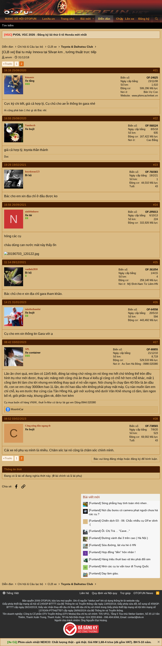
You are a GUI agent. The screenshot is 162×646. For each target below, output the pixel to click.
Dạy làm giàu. (104, 573)
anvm (8, 57)
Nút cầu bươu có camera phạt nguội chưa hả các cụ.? (123, 512)
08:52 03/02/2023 (15, 418)
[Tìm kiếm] (156, 18)
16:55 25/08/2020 (15, 118)
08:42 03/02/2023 (15, 342)
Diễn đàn (104, 18)
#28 (155, 418)
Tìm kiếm (8, 25)
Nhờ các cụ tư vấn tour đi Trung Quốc (119, 566)
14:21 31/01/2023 (15, 302)
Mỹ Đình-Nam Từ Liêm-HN (142, 283)
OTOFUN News (143, 593)
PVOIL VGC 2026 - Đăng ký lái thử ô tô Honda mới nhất (50, 34)
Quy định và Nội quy (104, 593)
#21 (155, 70)
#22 (155, 118)
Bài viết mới (91, 497)
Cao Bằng (152, 140)
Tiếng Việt (12, 593)
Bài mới (85, 18)
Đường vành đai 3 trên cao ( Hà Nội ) (118, 538)
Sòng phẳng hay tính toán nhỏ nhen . (118, 503)
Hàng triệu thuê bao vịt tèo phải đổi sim (120, 559)
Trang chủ (67, 18)
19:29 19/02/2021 (15, 164)
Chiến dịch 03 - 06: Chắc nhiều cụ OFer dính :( (123, 522)
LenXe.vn (48, 18)
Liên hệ (84, 593)
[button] (93, 18)
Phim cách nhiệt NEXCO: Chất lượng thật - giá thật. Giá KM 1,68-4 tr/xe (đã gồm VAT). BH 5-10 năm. (84, 642)
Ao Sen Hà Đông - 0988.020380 (140, 363)
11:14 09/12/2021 (15, 262)
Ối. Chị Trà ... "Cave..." (109, 530)
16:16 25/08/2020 (15, 70)
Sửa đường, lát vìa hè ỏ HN (112, 545)
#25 (155, 262)
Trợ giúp (125, 593)
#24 (155, 204)
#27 (155, 342)
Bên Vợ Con (151, 92)
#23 (155, 164)
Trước (8, 63)
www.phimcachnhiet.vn (145, 95)
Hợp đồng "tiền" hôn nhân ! (112, 552)
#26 (155, 302)
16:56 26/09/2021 (15, 204)
